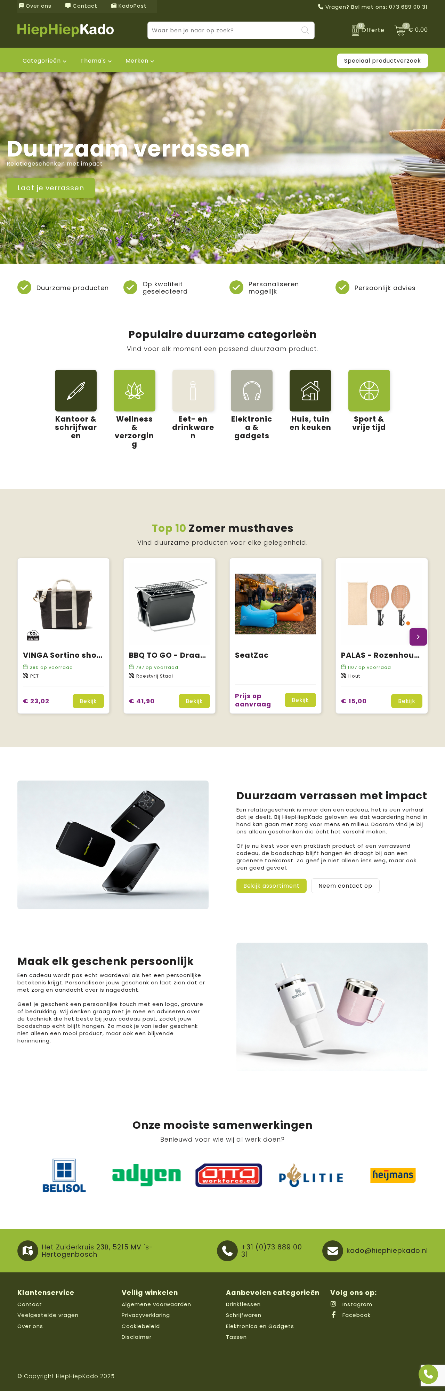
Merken (137, 61)
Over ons (37, 5)
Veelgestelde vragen (48, 1315)
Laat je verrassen (50, 188)
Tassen (236, 1337)
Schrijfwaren (243, 1315)
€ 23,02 (36, 701)
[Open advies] (428, 1374)
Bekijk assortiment (271, 886)
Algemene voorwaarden (156, 1304)
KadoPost (132, 5)
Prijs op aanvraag (253, 700)
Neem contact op (345, 886)
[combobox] (223, 30)
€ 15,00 (354, 701)
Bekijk (88, 701)
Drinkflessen (243, 1304)
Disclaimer (137, 1337)
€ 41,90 (142, 701)
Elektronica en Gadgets (260, 1326)
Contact (84, 5)
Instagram (356, 1304)
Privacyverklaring (146, 1315)
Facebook (356, 1315)
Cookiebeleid (141, 1326)
